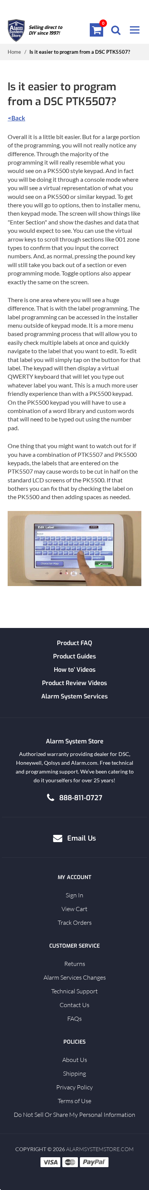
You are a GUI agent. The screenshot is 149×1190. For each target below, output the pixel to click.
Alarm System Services (74, 696)
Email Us (81, 838)
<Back (16, 118)
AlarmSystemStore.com (100, 1149)
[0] (96, 30)
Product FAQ (74, 643)
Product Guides (74, 656)
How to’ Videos (75, 670)
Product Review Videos (74, 683)
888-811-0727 (80, 797)
